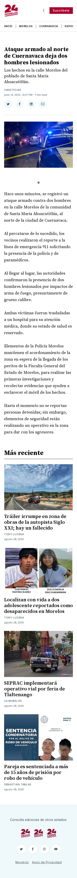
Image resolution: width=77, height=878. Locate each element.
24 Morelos (13, 700)
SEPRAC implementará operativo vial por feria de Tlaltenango (34, 689)
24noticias (12, 89)
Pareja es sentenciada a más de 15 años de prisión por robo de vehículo (36, 772)
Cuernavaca (48, 26)
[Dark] (44, 10)
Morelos (26, 26)
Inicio (8, 26)
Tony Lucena (14, 534)
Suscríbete (61, 10)
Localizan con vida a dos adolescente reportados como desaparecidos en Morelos (38, 606)
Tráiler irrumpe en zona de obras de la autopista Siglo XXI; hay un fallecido (35, 522)
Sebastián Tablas (17, 784)
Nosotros (22, 862)
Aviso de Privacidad (47, 862)
